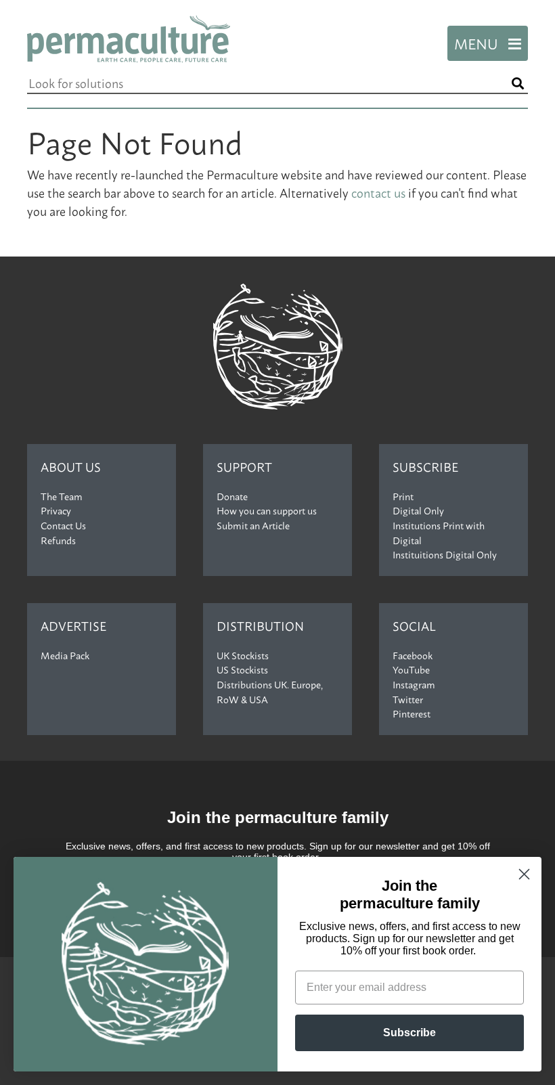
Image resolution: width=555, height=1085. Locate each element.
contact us (378, 192)
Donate (232, 496)
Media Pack (65, 655)
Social (414, 626)
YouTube (411, 669)
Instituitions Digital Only (445, 554)
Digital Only (418, 510)
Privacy (56, 510)
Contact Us (63, 525)
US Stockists (242, 669)
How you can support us (267, 510)
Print (403, 496)
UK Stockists (243, 655)
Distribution (260, 626)
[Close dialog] (524, 874)
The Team (62, 496)
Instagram (414, 684)
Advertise (73, 626)
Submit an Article (253, 525)
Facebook (412, 655)
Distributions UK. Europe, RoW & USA (270, 691)
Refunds (58, 540)
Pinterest (411, 713)
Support (244, 467)
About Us (71, 467)
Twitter (408, 699)
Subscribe (425, 467)
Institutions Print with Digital (439, 532)
